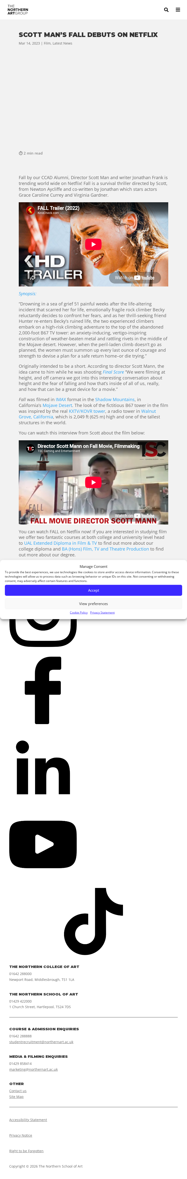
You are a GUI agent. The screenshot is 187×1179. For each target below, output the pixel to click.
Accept (93, 590)
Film (47, 43)
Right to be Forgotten (26, 1151)
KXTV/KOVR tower (87, 411)
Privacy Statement (102, 612)
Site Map (16, 1096)
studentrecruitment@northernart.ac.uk (41, 1042)
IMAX (61, 399)
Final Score (113, 372)
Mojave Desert (57, 405)
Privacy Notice (20, 1135)
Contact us (18, 1090)
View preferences (93, 603)
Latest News (62, 43)
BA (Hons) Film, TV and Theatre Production (105, 549)
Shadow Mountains (115, 399)
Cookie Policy (79, 612)
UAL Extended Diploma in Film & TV (60, 543)
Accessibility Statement (28, 1119)
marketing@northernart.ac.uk (33, 1069)
